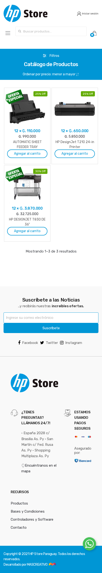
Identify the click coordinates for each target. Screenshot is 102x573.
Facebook (30, 343)
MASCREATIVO (37, 565)
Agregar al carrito (27, 154)
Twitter (52, 343)
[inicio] (25, 13)
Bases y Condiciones (28, 511)
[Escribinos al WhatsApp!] (89, 544)
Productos (19, 503)
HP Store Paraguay (43, 554)
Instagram (73, 343)
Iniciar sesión (89, 13)
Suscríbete (51, 328)
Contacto (19, 527)
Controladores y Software (32, 519)
